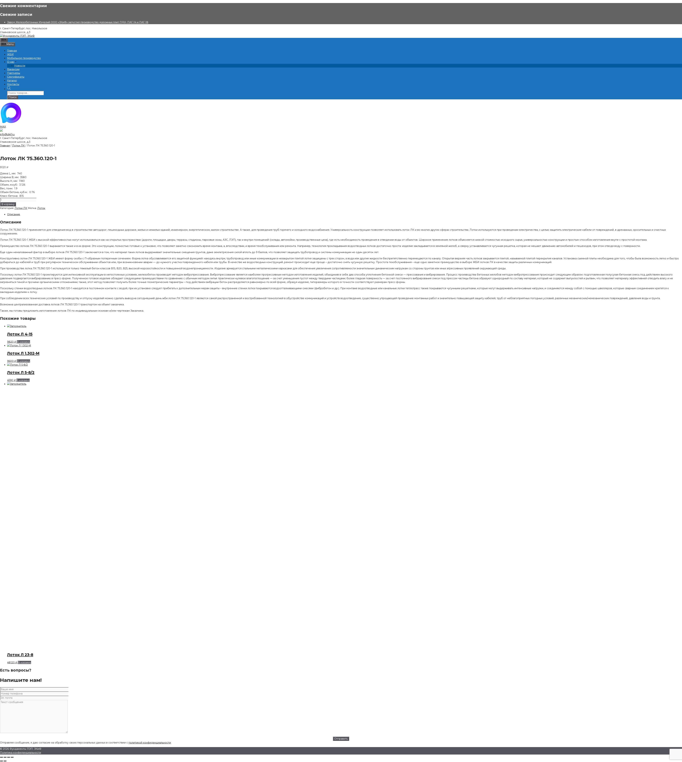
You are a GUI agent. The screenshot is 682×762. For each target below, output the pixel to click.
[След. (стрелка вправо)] (5, 760)
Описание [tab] (13, 214)
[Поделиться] (8, 757)
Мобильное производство (24, 58)
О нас (10, 61)
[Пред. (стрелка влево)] (1, 760)
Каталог (12, 80)
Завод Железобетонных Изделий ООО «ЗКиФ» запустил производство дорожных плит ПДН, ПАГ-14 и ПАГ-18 (77, 22)
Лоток (41, 208)
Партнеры (13, 73)
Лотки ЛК (18, 145)
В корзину (8, 204)
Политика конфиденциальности (20, 752)
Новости (19, 65)
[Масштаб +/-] (1, 757)
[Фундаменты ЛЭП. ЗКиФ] (17, 36)
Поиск (13, 97)
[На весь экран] (5, 757)
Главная (12, 50)
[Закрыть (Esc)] (12, 757)
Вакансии (13, 69)
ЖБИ (10, 54)
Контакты (13, 84)
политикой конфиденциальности (150, 742)
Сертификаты (15, 76)
